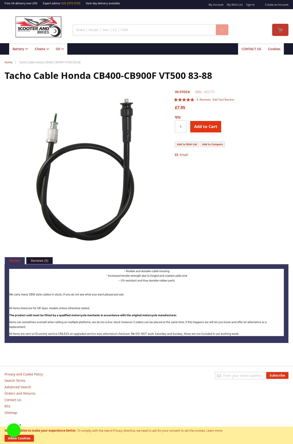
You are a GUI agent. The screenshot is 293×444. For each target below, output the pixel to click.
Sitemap (11, 412)
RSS (7, 406)
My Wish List (235, 4)
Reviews (39, 260)
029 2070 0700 (70, 3)
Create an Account (276, 4)
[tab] (15, 260)
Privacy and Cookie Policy (24, 374)
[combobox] (144, 29)
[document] (146, 435)
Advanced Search (18, 387)
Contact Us (13, 400)
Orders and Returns (20, 393)
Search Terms (15, 380)
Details (14, 260)
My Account (216, 4)
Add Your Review (223, 99)
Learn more (214, 430)
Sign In (250, 4)
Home (8, 62)
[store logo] (41, 26)
